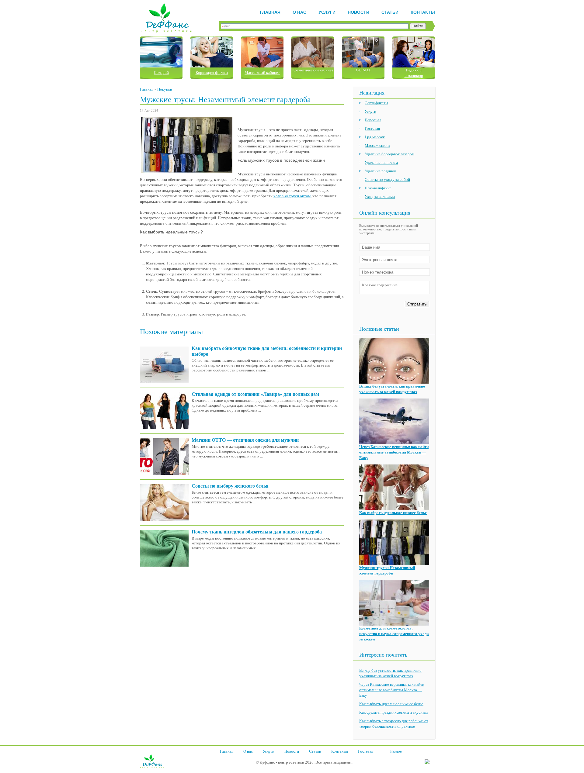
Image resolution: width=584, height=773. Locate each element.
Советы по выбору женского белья (230, 485)
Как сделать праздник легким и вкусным (393, 712)
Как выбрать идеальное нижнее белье (393, 512)
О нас (299, 12)
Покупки (164, 89)
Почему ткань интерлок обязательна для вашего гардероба (257, 531)
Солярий (161, 72)
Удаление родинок (380, 171)
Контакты (423, 12)
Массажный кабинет (262, 72)
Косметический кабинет (312, 70)
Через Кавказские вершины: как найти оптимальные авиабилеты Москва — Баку (394, 452)
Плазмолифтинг (378, 188)
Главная (270, 12)
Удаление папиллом (381, 162)
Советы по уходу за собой (387, 179)
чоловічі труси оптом (292, 196)
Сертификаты (376, 103)
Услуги (326, 12)
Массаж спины (377, 145)
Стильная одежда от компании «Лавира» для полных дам (255, 394)
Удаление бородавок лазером (389, 154)
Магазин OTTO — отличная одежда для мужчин (245, 440)
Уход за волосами (380, 196)
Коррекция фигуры (212, 72)
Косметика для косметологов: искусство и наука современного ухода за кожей (394, 633)
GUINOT (363, 70)
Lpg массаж (375, 137)
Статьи (389, 12)
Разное (396, 751)
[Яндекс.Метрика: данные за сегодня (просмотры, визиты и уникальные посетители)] (427, 762)
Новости (358, 12)
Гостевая (372, 128)
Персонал (373, 120)
